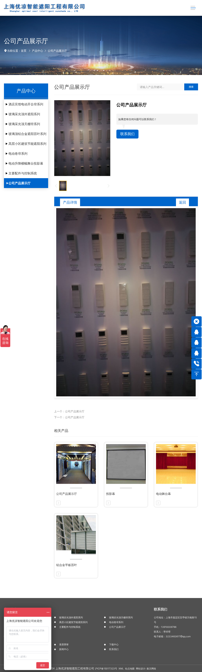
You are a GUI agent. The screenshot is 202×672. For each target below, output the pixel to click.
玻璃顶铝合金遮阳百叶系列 (27, 134)
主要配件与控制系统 (22, 173)
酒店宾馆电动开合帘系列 (25, 104)
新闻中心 (64, 649)
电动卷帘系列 (17, 153)
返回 (182, 202)
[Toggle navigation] (193, 8)
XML (121, 668)
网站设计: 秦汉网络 (146, 668)
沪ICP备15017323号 (106, 668)
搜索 (191, 86)
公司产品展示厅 (57, 50)
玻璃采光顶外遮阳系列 (24, 114)
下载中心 (114, 644)
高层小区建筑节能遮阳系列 (27, 144)
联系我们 (127, 134)
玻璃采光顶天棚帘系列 (24, 124)
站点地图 (130, 668)
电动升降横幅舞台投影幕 (25, 163)
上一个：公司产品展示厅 (69, 411)
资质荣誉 (64, 644)
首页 (23, 50)
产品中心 (37, 50)
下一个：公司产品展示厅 (69, 417)
